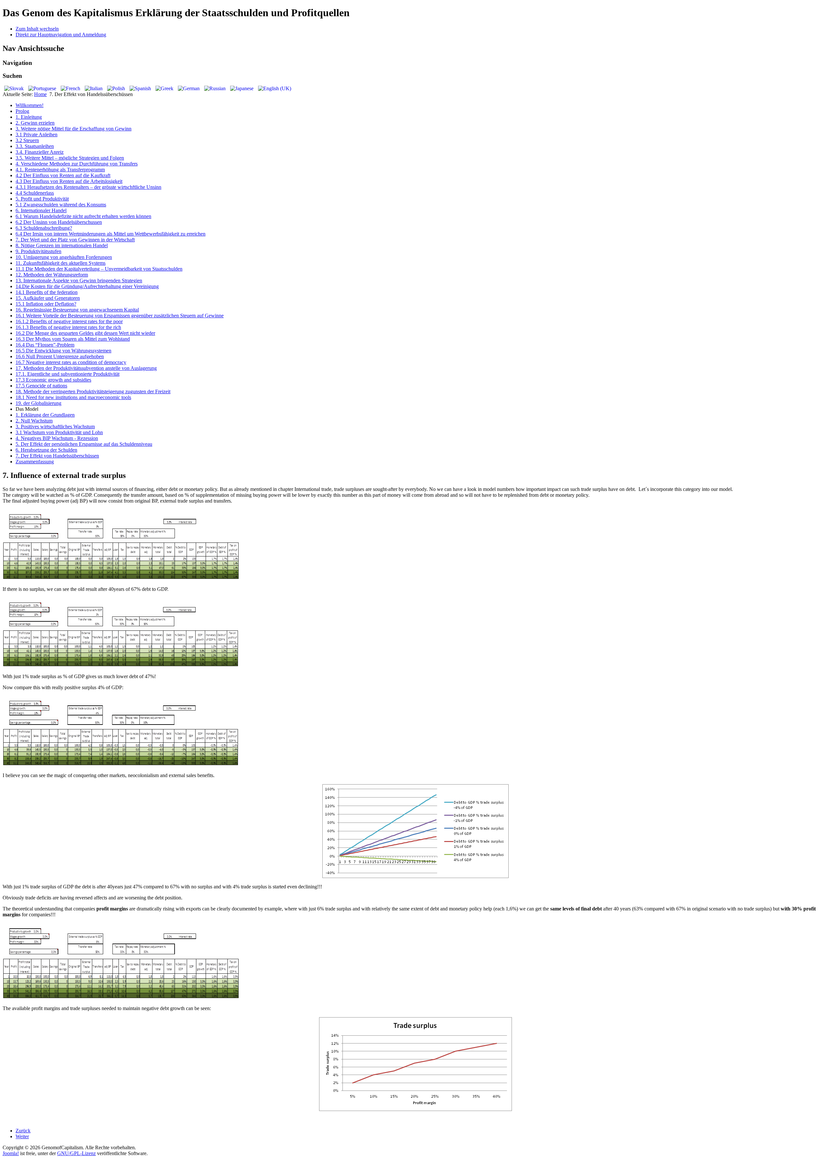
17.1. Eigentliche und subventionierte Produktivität (67, 374)
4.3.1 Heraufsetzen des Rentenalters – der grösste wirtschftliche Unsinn (88, 187)
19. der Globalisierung (38, 403)
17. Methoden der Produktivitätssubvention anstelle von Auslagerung (86, 368)
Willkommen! (29, 105)
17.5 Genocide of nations (41, 385)
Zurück (23, 1130)
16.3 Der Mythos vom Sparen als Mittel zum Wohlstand (73, 339)
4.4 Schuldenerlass (35, 193)
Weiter (22, 1136)
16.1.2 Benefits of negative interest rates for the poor (69, 321)
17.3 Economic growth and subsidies (53, 380)
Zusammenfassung (35, 461)
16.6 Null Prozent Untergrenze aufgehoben (60, 356)
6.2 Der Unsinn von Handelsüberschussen (59, 222)
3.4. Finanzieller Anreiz (40, 152)
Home (40, 94)
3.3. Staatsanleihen (35, 146)
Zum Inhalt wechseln (37, 28)
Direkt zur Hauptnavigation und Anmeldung (61, 34)
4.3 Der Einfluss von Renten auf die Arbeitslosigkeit (69, 181)
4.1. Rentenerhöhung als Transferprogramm (60, 169)
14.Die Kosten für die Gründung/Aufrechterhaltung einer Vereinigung (87, 286)
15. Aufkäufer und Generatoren (48, 298)
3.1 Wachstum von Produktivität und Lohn (59, 432)
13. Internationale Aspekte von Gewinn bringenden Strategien (79, 280)
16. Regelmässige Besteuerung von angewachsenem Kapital (77, 309)
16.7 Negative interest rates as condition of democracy (71, 362)
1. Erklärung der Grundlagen (45, 415)
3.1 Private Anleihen (36, 134)
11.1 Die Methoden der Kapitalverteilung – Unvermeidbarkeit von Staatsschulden (99, 269)
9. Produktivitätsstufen (38, 251)
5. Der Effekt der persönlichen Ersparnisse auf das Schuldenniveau (84, 444)
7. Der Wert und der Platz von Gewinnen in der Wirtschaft (75, 239)
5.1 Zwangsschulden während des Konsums (61, 204)
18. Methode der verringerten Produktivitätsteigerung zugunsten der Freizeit (93, 391)
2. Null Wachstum (34, 420)
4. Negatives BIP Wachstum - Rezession (57, 438)
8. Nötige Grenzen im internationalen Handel (62, 245)
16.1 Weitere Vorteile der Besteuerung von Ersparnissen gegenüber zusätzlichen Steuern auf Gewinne (120, 315)
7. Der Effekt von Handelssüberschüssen (57, 455)
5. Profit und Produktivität (42, 198)
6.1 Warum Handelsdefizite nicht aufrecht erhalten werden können (83, 216)
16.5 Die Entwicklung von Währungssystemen (63, 350)
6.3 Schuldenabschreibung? (44, 228)
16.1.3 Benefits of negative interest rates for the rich (68, 327)
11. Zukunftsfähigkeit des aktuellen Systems (60, 263)
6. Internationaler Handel (41, 210)
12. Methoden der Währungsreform (52, 274)
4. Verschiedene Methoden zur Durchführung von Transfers (77, 163)
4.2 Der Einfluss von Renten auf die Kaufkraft (63, 175)
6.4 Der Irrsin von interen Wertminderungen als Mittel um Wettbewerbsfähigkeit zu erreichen (110, 234)
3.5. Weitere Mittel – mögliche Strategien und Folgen (70, 158)
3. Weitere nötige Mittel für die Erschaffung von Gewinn (73, 128)
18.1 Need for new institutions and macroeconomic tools (73, 397)
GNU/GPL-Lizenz (76, 1153)
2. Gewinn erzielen (35, 123)
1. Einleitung (29, 117)
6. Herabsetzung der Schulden (46, 450)
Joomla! (11, 1153)
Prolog (22, 111)
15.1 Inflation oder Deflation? (46, 304)
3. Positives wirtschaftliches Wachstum (55, 426)
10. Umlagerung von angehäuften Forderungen (64, 257)
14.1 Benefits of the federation (47, 292)
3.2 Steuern (27, 140)
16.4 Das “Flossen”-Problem (45, 345)
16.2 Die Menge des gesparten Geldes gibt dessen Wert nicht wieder (85, 333)
